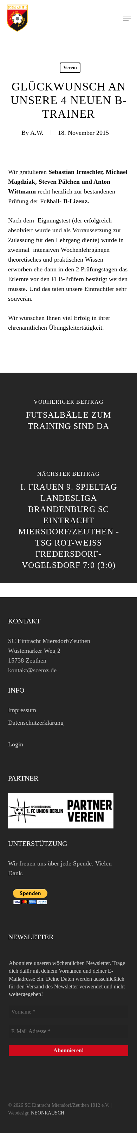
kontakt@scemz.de (32, 670)
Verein (70, 67)
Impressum (22, 710)
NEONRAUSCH (47, 1113)
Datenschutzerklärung (36, 722)
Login (15, 744)
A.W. (37, 132)
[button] (127, 18)
